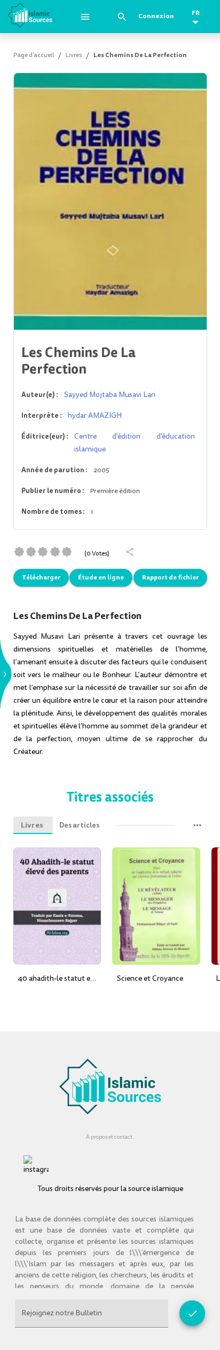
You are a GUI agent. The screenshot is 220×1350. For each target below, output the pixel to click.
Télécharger (41, 577)
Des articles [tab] (79, 825)
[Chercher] (122, 17)
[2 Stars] (31, 551)
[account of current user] (85, 17)
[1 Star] (19, 551)
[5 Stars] (67, 551)
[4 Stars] (55, 551)
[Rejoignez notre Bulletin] (192, 1313)
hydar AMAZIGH (95, 415)
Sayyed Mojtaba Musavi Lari (109, 395)
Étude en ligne (101, 577)
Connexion (156, 16)
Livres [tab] (32, 825)
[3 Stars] (43, 551)
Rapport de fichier (170, 577)
